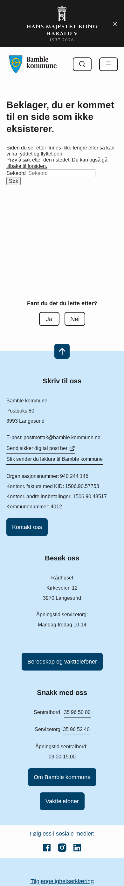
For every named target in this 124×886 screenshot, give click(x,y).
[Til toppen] (62, 351)
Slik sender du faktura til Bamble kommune (54, 459)
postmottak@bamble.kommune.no (62, 437)
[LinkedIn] (77, 848)
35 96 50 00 (77, 712)
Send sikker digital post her (36, 448)
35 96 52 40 (76, 729)
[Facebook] (47, 848)
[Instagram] (62, 848)
